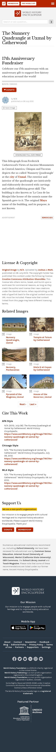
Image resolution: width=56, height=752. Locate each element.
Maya (43, 200)
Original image (9, 270)
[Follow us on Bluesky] (25, 660)
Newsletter (30, 642)
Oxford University (25, 548)
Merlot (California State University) (33, 557)
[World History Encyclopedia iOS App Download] (18, 628)
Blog (5, 644)
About (7, 642)
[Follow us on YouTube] (41, 660)
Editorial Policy (18, 644)
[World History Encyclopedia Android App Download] (37, 628)
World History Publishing (15, 673)
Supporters (33, 647)
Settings (46, 647)
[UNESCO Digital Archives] (28, 713)
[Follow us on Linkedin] (30, 660)
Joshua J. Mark (45, 270)
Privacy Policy (36, 644)
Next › (23, 404)
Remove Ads (47, 218)
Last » (33, 404)
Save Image (9, 107)
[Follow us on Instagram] (36, 660)
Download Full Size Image (28, 155)
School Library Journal (34, 560)
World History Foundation (14, 668)
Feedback (44, 642)
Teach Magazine (11, 563)
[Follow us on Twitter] (20, 660)
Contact (18, 642)
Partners (19, 647)
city (12, 177)
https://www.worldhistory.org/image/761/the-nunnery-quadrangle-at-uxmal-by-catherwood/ (28, 437)
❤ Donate (9, 90)
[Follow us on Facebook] (14, 660)
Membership (13, 4)
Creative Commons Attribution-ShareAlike (23, 279)
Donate (8, 529)
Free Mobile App (28, 4)
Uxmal (22, 177)
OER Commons (10, 560)
